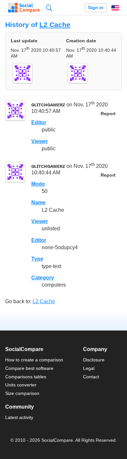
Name (38, 202)
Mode (38, 184)
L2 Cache (54, 24)
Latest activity (19, 417)
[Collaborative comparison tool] (24, 8)
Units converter (20, 384)
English (115, 7)
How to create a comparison (34, 359)
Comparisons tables (25, 376)
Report (108, 113)
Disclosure (94, 359)
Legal (88, 368)
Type (37, 259)
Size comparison (22, 393)
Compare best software (29, 368)
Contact (91, 376)
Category (42, 277)
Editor (38, 122)
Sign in (96, 7)
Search (49, 8)
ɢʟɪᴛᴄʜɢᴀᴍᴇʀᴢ (48, 105)
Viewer (39, 141)
